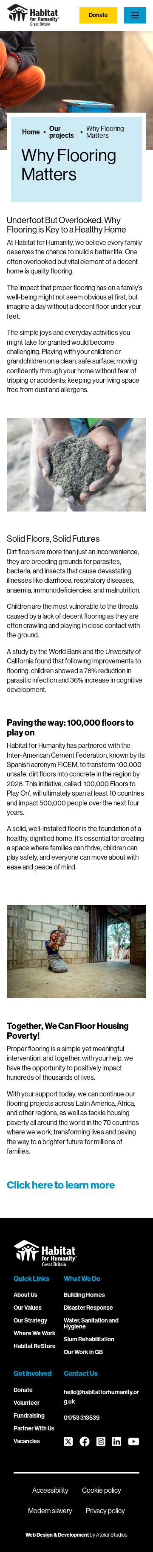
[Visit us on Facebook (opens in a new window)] (84, 1442)
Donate (98, 15)
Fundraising (29, 1415)
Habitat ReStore (35, 1346)
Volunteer (27, 1403)
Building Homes (84, 1295)
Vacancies (27, 1441)
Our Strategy (30, 1320)
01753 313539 (81, 1417)
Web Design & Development (57, 1535)
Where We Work (35, 1333)
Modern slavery (50, 1511)
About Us (25, 1295)
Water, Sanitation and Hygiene (91, 1323)
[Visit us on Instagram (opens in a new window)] (100, 1442)
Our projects (61, 132)
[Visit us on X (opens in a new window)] (68, 1442)
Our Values (28, 1307)
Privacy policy (105, 1511)
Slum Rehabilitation (89, 1339)
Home (31, 132)
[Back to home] (33, 23)
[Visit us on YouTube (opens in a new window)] (133, 1442)
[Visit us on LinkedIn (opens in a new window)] (116, 1442)
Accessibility (50, 1490)
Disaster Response (88, 1307)
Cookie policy (101, 1490)
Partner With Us (34, 1428)
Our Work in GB (83, 1352)
